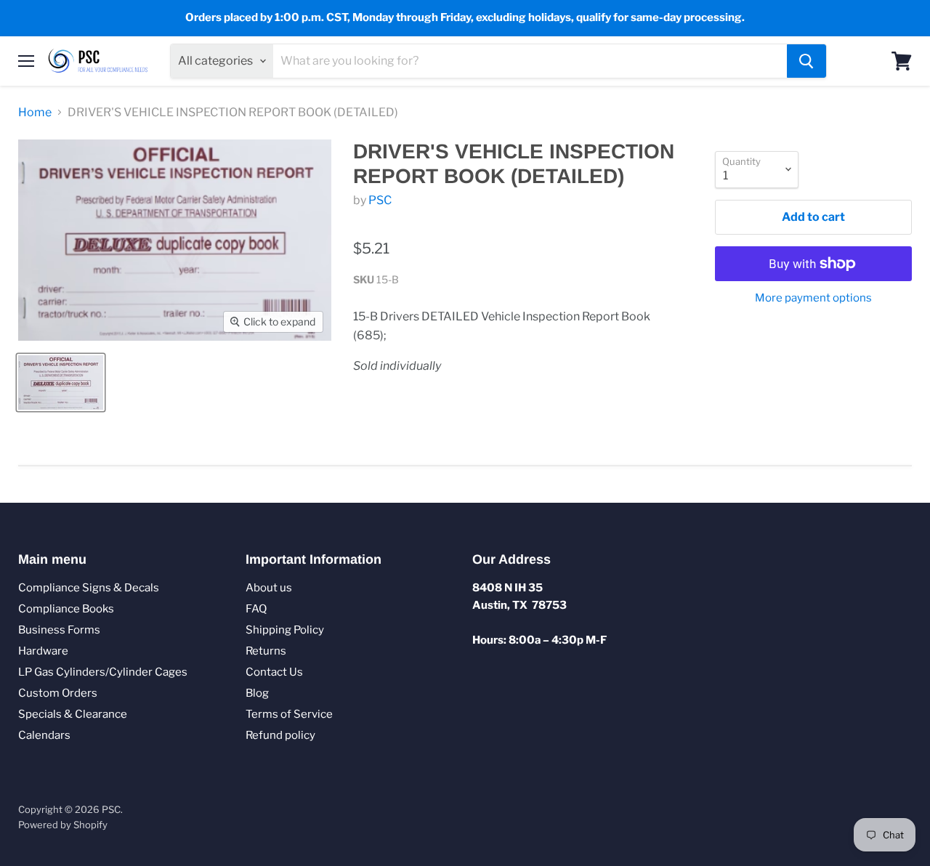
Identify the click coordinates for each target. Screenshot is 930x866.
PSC (380, 200)
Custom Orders (57, 693)
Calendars (44, 735)
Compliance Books (66, 608)
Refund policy (280, 735)
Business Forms (59, 629)
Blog (257, 693)
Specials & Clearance (72, 714)
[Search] (806, 61)
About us (269, 587)
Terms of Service (289, 714)
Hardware (43, 650)
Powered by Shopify (63, 824)
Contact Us (274, 672)
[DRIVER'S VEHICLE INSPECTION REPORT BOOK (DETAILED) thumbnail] (61, 382)
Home (35, 112)
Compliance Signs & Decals (88, 587)
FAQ (256, 608)
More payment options (813, 298)
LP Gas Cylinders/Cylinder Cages (102, 672)
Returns (266, 650)
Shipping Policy (285, 629)
